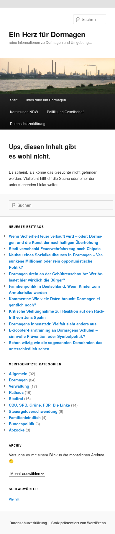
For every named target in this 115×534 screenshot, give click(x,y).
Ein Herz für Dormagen (47, 34)
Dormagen (18, 380)
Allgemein (18, 373)
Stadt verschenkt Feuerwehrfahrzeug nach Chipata (55, 248)
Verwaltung (19, 386)
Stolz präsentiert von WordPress (78, 522)
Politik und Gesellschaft (65, 111)
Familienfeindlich (25, 417)
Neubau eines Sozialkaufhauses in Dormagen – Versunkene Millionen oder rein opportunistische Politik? (56, 261)
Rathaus (16, 392)
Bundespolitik (21, 423)
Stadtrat (16, 398)
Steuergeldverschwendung (33, 411)
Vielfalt (14, 499)
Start (13, 99)
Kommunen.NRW (24, 111)
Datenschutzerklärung (27, 123)
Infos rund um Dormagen (46, 99)
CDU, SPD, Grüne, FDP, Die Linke (39, 405)
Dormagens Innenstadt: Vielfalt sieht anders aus (52, 324)
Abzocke (16, 430)
